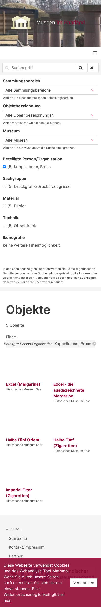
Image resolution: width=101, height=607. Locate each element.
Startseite (18, 538)
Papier (16, 205)
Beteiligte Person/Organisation (32, 158)
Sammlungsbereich (21, 80)
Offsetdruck (21, 225)
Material (11, 198)
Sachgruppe (14, 178)
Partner (16, 556)
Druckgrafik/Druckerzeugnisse (38, 186)
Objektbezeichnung (22, 105)
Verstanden (83, 582)
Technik (10, 217)
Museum (11, 130)
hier (7, 600)
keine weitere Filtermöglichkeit (31, 245)
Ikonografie (14, 237)
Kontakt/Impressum (27, 547)
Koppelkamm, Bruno (29, 166)
